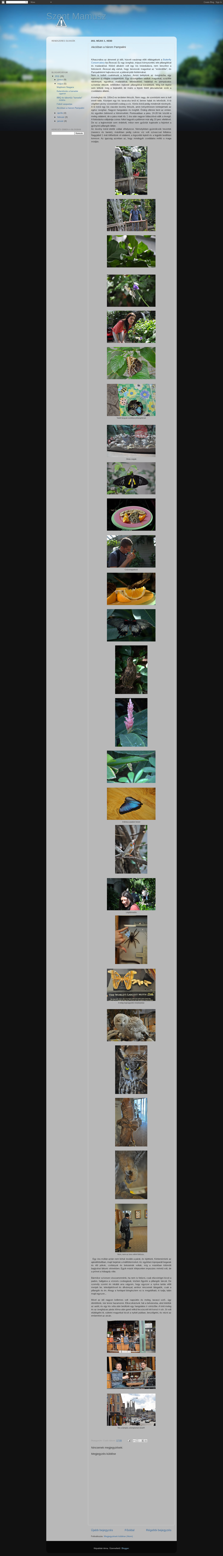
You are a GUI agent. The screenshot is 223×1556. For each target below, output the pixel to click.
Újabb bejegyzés (102, 1530)
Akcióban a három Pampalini (70, 108)
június (60, 79)
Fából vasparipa (64, 104)
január (60, 121)
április (60, 113)
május (60, 84)
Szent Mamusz (76, 16)
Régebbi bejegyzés (158, 1530)
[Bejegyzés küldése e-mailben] (129, 1440)
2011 (57, 76)
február (61, 117)
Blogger (125, 1548)
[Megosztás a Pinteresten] (145, 1440)
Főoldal (129, 1530)
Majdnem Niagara (65, 87)
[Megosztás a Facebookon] (142, 1440)
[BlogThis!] (137, 1440)
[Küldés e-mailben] (134, 1440)
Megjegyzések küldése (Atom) (118, 1536)
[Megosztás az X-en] (140, 1440)
